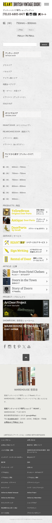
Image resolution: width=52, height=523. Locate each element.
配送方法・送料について (34, 445)
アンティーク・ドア (7, 467)
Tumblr (14, 346)
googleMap (31, 415)
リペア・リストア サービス (35, 487)
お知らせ (30, 467)
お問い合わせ (31, 440)
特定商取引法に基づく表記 (9, 508)
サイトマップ (5, 487)
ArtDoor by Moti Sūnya (8, 497)
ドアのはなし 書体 (32, 477)
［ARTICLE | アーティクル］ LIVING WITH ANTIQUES (24, 435)
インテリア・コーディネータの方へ (11, 457)
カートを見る (5, 513)
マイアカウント (32, 508)
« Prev (20, 30)
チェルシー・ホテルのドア (35, 472)
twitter (24, 346)
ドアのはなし (5, 472)
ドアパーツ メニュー (33, 482)
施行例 (3, 462)
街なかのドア (31, 457)
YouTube (28, 346)
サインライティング (7, 502)
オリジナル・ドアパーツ (8, 482)
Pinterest (19, 346)
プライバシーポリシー (34, 513)
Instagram (10, 346)
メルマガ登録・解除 (7, 450)
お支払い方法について (8, 445)
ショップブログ (32, 502)
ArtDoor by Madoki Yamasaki (9, 492)
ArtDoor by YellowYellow (34, 497)
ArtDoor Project (31, 492)
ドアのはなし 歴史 (6, 477)
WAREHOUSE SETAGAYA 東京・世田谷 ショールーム (38, 451)
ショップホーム (6, 440)
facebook (5, 346)
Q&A (28, 462)
